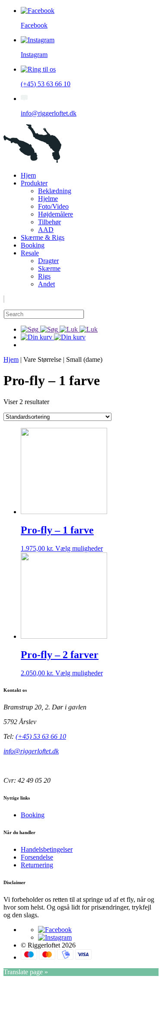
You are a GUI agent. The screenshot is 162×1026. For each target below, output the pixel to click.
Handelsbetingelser (47, 849)
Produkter (34, 183)
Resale (30, 253)
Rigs (44, 276)
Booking (32, 245)
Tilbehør (49, 222)
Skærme (49, 268)
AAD (46, 229)
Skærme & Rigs (42, 237)
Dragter (48, 260)
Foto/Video (53, 206)
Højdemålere (55, 214)
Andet (46, 284)
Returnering (37, 865)
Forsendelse (37, 857)
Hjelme (48, 198)
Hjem (28, 175)
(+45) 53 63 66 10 (41, 736)
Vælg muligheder (79, 548)
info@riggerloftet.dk (31, 751)
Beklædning (54, 191)
